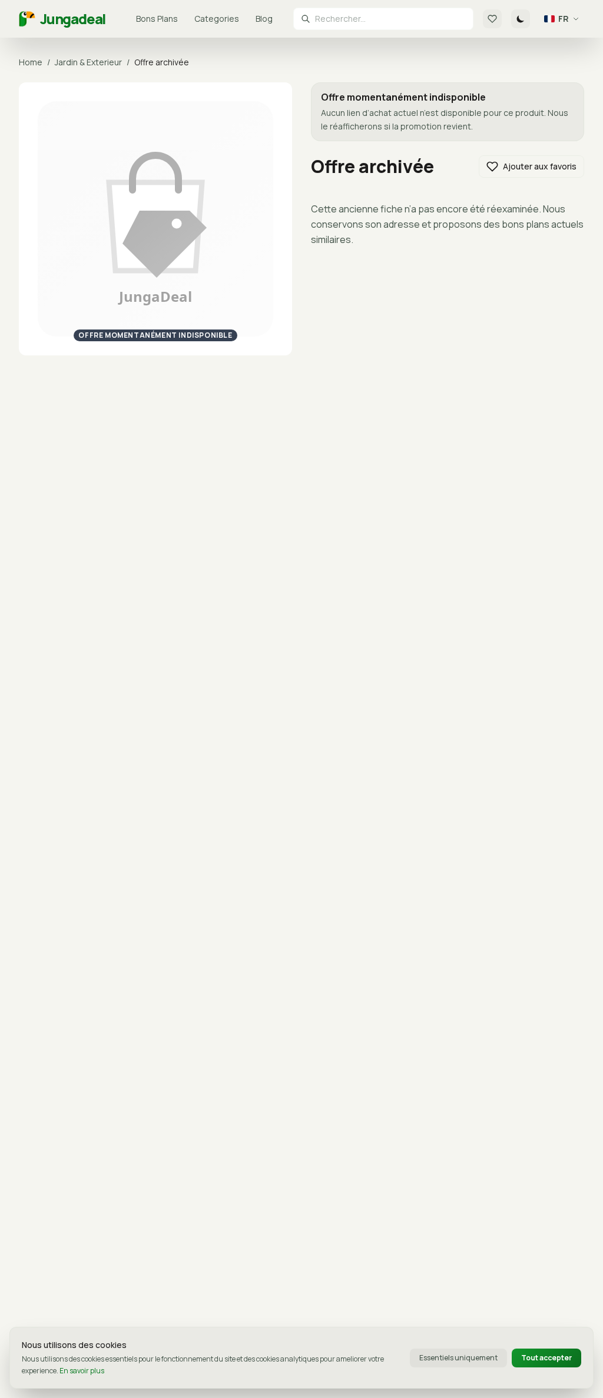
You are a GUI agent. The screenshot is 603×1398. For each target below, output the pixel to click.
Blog (264, 18)
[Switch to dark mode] (520, 18)
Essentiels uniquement (458, 1358)
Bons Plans (157, 18)
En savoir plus (81, 1371)
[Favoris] (492, 18)
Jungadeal (72, 18)
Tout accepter (546, 1358)
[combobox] (390, 19)
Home (30, 62)
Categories (216, 18)
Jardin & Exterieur (88, 62)
